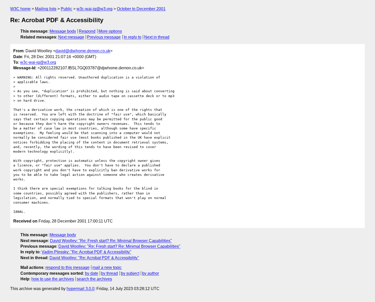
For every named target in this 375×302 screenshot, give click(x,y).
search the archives (94, 279)
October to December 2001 (141, 9)
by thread (109, 273)
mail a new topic (107, 267)
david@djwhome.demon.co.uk (82, 51)
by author (150, 273)
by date (91, 273)
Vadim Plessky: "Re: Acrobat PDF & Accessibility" (86, 252)
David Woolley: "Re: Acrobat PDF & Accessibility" (94, 258)
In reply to (132, 37)
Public (66, 9)
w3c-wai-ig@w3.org (94, 9)
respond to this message (67, 267)
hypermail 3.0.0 (80, 288)
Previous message (104, 37)
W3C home (20, 9)
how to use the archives (52, 279)
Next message (71, 37)
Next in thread (156, 37)
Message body (62, 31)
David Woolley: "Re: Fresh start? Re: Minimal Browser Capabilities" (111, 241)
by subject (130, 273)
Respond (87, 31)
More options (110, 31)
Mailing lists (45, 9)
